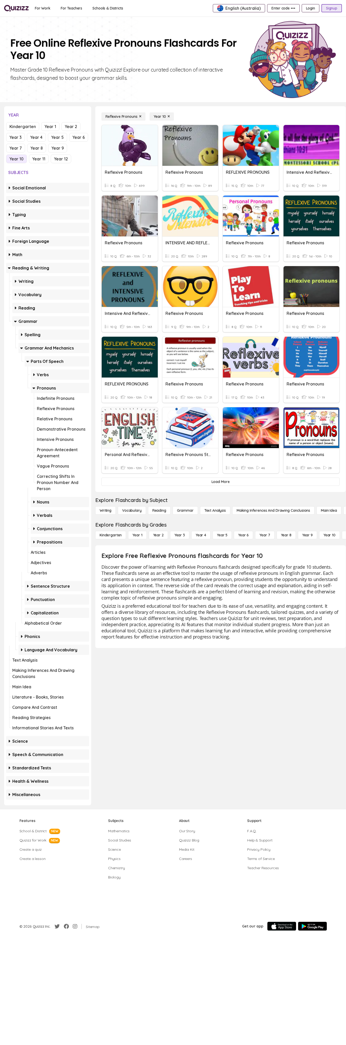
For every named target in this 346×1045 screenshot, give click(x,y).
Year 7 (15, 148)
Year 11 (38, 158)
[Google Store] (312, 926)
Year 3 (15, 137)
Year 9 (57, 148)
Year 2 (71, 126)
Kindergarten (22, 126)
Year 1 (50, 126)
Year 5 (57, 137)
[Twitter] (57, 926)
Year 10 (16, 158)
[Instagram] (75, 926)
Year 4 (36, 137)
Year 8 (36, 148)
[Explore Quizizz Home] (16, 8)
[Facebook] (66, 926)
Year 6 (78, 137)
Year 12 (61, 158)
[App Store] (281, 926)
